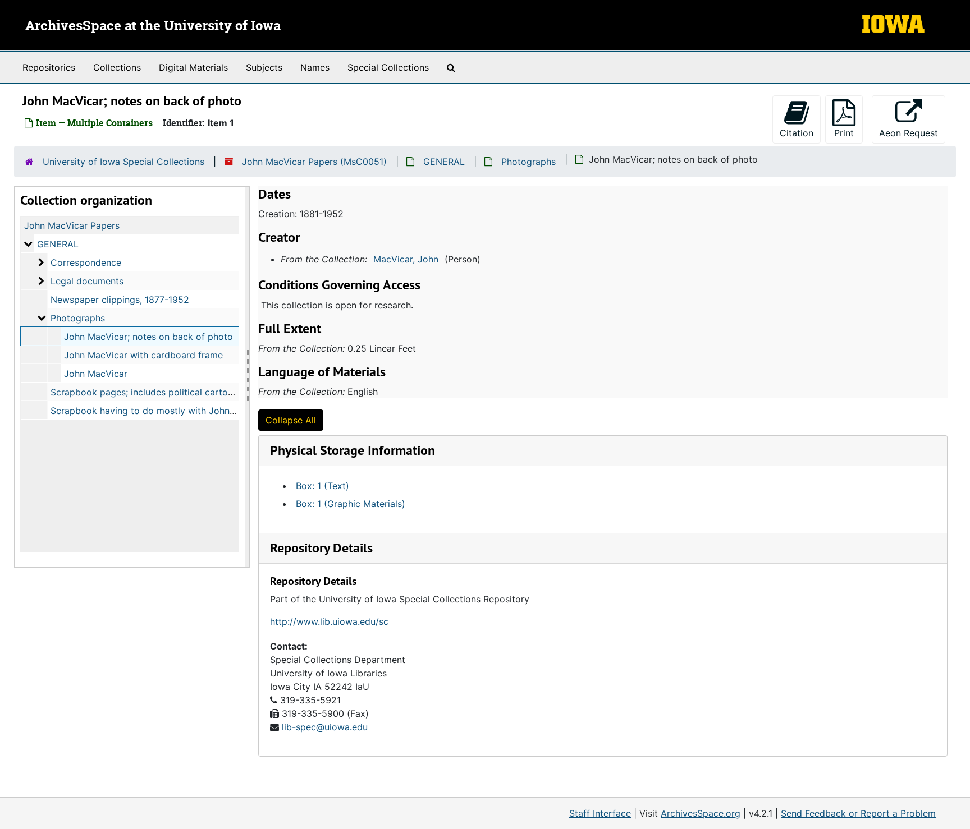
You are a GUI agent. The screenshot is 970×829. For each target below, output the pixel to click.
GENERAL (444, 161)
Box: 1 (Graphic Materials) (350, 503)
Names (315, 67)
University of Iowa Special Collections (123, 161)
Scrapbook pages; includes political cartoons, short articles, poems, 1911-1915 (217, 392)
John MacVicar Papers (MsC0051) (314, 161)
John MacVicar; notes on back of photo (148, 336)
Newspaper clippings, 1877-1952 (120, 299)
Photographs (528, 161)
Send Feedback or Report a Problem (858, 813)
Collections (117, 67)
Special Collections (388, 67)
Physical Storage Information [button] (352, 450)
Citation (796, 133)
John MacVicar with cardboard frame (143, 355)
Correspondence (86, 262)
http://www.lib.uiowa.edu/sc (329, 621)
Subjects (264, 67)
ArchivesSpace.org (700, 813)
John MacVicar (95, 373)
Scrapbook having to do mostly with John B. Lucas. (160, 410)
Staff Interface (600, 813)
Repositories (48, 67)
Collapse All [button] (291, 420)
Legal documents (87, 281)
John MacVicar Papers (72, 225)
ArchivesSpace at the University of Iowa (153, 26)
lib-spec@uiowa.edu (325, 727)
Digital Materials (193, 67)
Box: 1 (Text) (322, 485)
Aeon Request (912, 133)
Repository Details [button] (321, 547)
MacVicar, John (405, 259)
